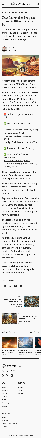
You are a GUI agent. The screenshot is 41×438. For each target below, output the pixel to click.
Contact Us (5, 426)
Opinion (20, 387)
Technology (5, 403)
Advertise (5, 420)
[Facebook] (3, 375)
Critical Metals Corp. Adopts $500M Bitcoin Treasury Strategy (13, 300)
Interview (21, 390)
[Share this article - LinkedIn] (15, 286)
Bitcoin (5, 12)
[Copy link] (21, 286)
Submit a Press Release (9, 423)
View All (32, 332)
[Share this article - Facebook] (5, 286)
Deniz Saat (13, 48)
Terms (32, 436)
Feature (20, 393)
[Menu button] (3, 3)
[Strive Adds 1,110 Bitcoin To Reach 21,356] (9, 342)
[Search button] (38, 3)
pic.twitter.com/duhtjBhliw (17, 160)
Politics (13, 12)
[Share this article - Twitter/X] (10, 286)
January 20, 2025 (12, 166)
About (4, 417)
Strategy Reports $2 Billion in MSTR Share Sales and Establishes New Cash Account (25, 351)
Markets (4, 396)
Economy (23, 12)
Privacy (26, 436)
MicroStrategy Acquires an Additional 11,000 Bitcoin (27, 317)
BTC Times (19, 436)
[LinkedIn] (12, 375)
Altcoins (4, 406)
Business (27, 321)
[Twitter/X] (7, 375)
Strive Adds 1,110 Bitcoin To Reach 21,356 (8, 351)
